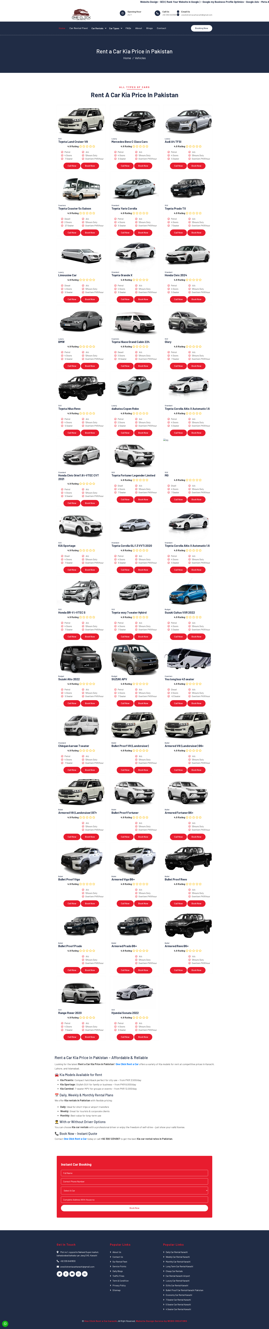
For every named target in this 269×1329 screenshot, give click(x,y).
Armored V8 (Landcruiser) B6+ (184, 746)
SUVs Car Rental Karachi (177, 1285)
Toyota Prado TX (175, 208)
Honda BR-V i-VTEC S (71, 612)
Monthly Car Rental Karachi (178, 1261)
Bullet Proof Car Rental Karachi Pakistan (184, 1290)
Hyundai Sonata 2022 (125, 1013)
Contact (161, 28)
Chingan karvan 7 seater (73, 746)
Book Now (90, 165)
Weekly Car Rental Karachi (178, 1256)
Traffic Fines (118, 1276)
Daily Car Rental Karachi (177, 1252)
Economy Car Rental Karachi (179, 1295)
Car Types (114, 28)
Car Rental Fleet (78, 28)
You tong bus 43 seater (179, 679)
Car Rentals (97, 28)
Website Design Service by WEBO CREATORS (161, 1321)
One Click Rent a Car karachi (100, 1321)
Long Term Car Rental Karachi (179, 1266)
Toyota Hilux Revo (69, 408)
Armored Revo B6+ (177, 946)
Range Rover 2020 (70, 1013)
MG (167, 475)
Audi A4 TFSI (173, 141)
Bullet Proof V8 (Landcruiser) (130, 746)
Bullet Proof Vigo (69, 879)
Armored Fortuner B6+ (179, 812)
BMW (61, 341)
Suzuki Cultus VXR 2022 (180, 612)
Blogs (149, 28)
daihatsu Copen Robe (125, 408)
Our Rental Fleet (120, 1261)
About (138, 28)
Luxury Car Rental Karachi (178, 1280)
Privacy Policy (119, 1285)
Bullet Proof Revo (176, 879)
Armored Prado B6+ (124, 946)
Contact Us (118, 1256)
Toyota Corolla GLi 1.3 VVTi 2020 (132, 545)
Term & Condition (121, 1280)
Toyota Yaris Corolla (124, 208)
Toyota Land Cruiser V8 (73, 141)
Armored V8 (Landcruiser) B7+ (77, 812)
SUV (60, 139)
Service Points (119, 1266)
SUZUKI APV (119, 679)
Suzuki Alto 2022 (69, 679)
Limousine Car (67, 275)
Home (62, 28)
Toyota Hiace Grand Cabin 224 (131, 341)
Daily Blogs (118, 1271)
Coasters (62, 205)
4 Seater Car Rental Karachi (178, 1309)
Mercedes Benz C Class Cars (130, 141)
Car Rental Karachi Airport (178, 1276)
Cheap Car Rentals (174, 1271)
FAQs (128, 28)
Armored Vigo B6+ (123, 879)
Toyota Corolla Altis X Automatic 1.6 (187, 408)
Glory (168, 341)
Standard (115, 205)
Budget (168, 609)
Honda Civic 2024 (176, 275)
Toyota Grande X (122, 275)
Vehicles (140, 58)
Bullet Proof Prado (70, 946)
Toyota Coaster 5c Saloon (74, 208)
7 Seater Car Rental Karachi (178, 1299)
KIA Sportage (67, 545)
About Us (117, 1252)
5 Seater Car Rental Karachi (178, 1304)
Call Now (72, 165)
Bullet (114, 743)
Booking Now (201, 28)
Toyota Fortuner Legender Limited (133, 475)
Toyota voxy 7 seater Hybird (129, 612)
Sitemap (116, 1290)
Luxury (114, 139)
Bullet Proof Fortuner (125, 812)
